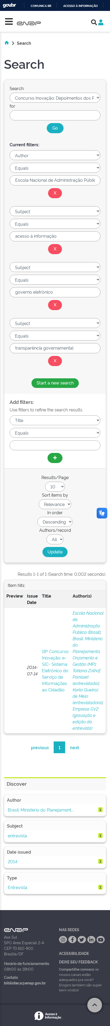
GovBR (9, 5)
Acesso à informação (80, 6)
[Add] (55, 458)
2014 (12, 861)
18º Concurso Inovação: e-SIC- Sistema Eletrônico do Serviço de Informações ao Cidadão (55, 670)
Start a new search (55, 383)
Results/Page (55, 477)
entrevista (17, 835)
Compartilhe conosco (76, 969)
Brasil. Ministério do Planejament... (41, 810)
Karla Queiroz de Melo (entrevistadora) (88, 696)
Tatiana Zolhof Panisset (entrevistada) (86, 676)
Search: (17, 88)
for (12, 106)
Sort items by (55, 495)
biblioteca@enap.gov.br (25, 982)
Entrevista (17, 887)
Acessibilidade (74, 953)
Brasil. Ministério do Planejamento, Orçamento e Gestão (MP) (88, 651)
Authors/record (55, 530)
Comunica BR (41, 6)
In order (55, 512)
